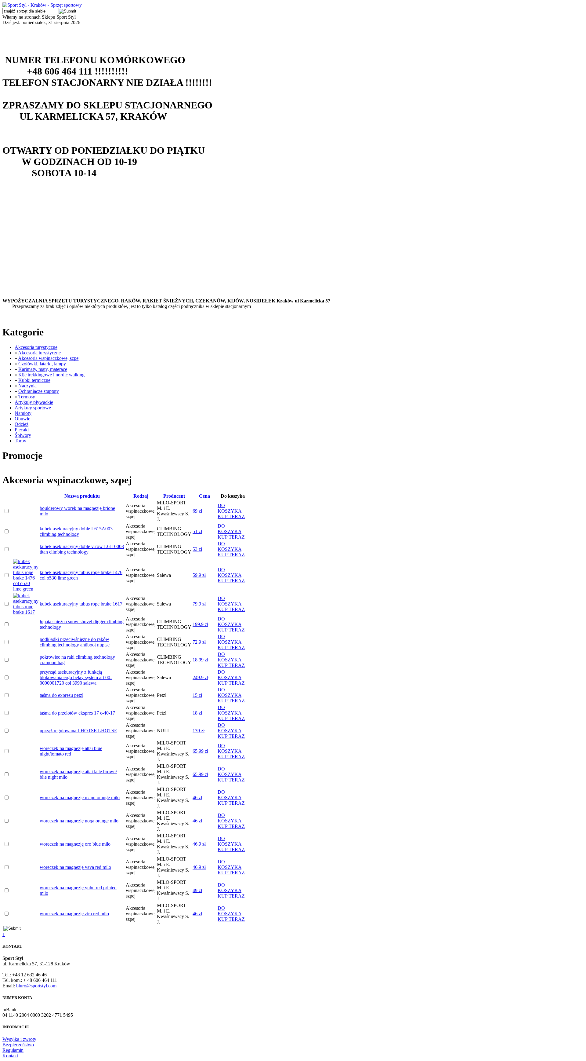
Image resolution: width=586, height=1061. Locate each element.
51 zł (197, 531)
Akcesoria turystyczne (36, 347)
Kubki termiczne (34, 380)
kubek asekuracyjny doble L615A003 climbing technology (76, 531)
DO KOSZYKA (229, 508)
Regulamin (13, 1050)
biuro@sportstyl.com (36, 985)
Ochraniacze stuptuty (38, 391)
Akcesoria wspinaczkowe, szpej (49, 358)
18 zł (197, 712)
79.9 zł (199, 603)
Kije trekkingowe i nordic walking (51, 374)
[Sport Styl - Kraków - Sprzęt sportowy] (42, 5)
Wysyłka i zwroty (19, 1039)
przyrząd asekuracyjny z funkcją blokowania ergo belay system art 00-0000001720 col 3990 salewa (76, 677)
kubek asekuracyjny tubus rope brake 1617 (81, 603)
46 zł (197, 797)
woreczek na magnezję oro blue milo (75, 844)
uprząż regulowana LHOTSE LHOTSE (78, 730)
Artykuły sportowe (33, 407)
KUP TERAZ (231, 516)
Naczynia (27, 385)
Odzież (21, 424)
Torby (20, 440)
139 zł (198, 730)
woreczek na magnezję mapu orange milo (80, 797)
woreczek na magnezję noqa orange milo (79, 820)
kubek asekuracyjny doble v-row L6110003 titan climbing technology (82, 549)
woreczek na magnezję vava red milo (75, 867)
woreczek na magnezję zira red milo (74, 913)
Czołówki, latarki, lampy (42, 363)
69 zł (197, 511)
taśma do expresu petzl (61, 695)
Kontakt (10, 1055)
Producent (174, 496)
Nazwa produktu (82, 496)
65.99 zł (200, 751)
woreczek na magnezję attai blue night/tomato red (71, 751)
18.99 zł (200, 659)
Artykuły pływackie (34, 402)
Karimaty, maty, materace (42, 369)
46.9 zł (199, 844)
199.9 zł (200, 624)
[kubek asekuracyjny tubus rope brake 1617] (25, 612)
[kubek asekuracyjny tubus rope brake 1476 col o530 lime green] (25, 588)
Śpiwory (23, 435)
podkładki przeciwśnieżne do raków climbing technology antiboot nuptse (75, 642)
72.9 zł (199, 642)
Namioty (23, 413)
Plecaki (22, 429)
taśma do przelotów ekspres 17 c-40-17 (77, 712)
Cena (204, 496)
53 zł (197, 549)
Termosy (26, 396)
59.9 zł (199, 575)
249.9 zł (200, 677)
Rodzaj (140, 496)
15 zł (197, 695)
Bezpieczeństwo (18, 1044)
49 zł (197, 890)
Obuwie (22, 418)
